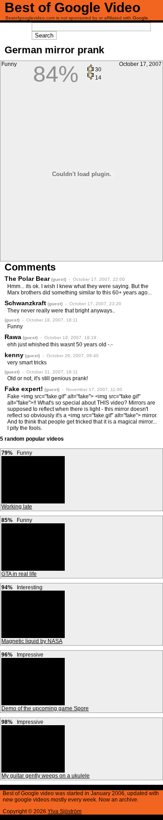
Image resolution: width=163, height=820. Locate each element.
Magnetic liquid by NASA (31, 641)
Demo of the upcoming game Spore (45, 708)
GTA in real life (19, 574)
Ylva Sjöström (65, 811)
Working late (16, 506)
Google (140, 17)
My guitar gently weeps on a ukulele (45, 776)
